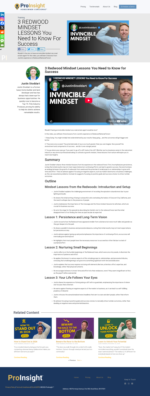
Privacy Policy (10, 387)
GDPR (38, 387)
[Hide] (1, 49)
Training (21, 17)
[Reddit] (2, 32)
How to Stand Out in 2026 (25, 341)
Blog (115, 7)
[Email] (2, 45)
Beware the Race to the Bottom (70, 341)
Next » (79, 360)
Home (76, 377)
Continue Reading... (21, 357)
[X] (2, 27)
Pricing (83, 7)
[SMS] (2, 41)
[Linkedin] (2, 14)
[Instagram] (2, 19)
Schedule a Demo (128, 7)
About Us (106, 7)
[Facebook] (2, 23)
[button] (22, 49)
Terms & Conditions (23, 387)
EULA (33, 387)
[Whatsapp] (2, 36)
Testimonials (94, 7)
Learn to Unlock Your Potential (112, 341)
